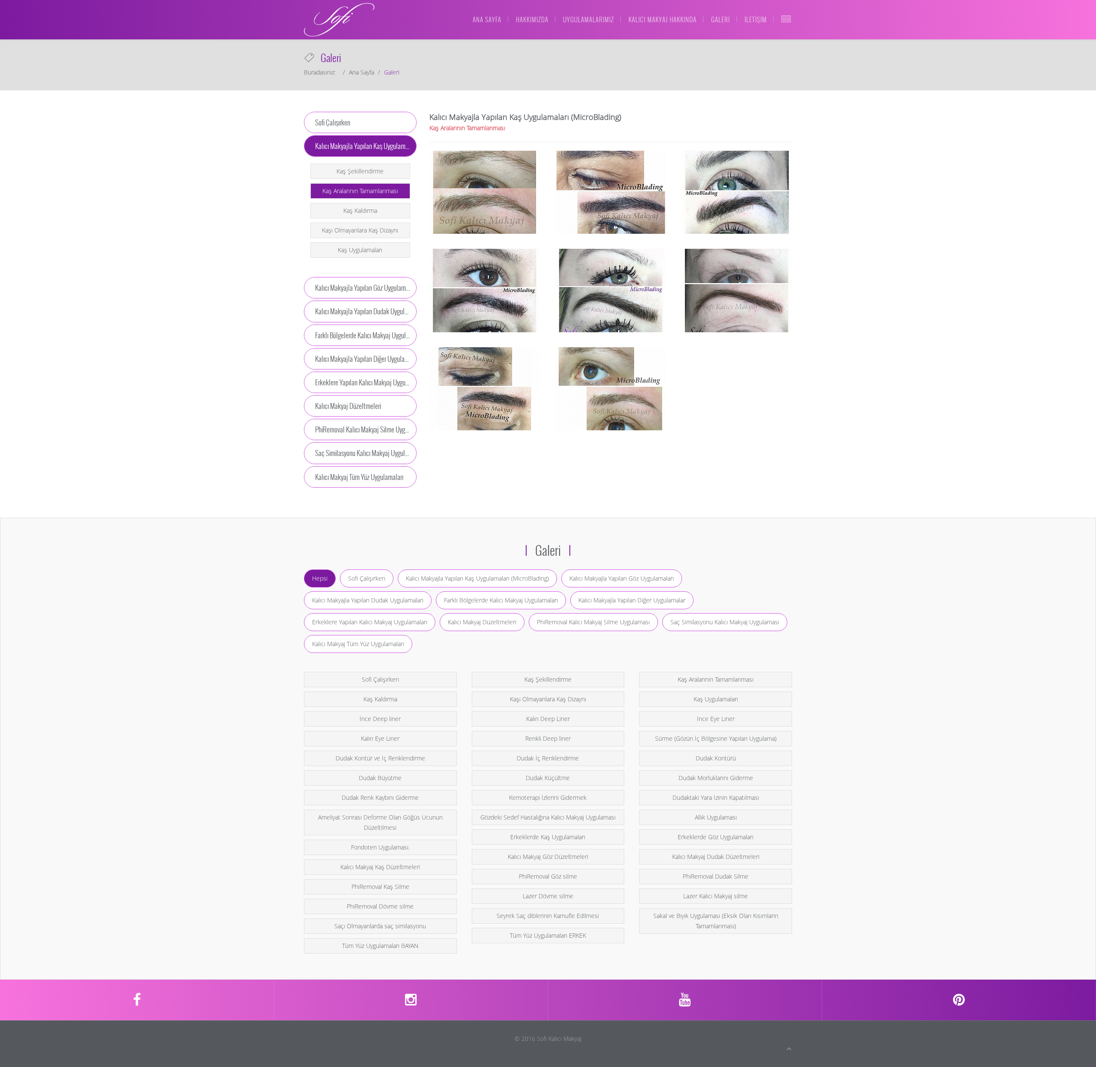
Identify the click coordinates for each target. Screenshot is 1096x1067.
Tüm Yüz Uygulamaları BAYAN (380, 946)
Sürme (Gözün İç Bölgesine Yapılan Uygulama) (716, 738)
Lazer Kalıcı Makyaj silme (715, 896)
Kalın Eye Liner (380, 738)
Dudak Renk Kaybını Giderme (380, 797)
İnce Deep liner (380, 719)
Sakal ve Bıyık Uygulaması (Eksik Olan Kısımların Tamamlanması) (715, 921)
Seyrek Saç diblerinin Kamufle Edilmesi (548, 916)
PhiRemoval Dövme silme (380, 906)
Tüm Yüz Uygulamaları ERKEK (548, 935)
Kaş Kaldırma (360, 210)
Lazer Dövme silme (548, 896)
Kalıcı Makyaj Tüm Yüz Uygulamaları (358, 644)
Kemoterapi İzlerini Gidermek (548, 797)
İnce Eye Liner (716, 719)
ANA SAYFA (487, 19)
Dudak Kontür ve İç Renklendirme (380, 758)
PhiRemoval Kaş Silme (380, 886)
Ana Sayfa (361, 72)
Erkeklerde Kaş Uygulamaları (547, 837)
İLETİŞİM (756, 19)
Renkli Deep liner (548, 738)
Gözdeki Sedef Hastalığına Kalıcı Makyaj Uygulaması (548, 817)
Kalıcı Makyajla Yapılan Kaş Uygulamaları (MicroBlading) (477, 578)
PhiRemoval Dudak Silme (715, 876)
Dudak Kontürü (716, 758)
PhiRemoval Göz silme (548, 876)
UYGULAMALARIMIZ (588, 19)
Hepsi (320, 578)
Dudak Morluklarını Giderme (716, 778)
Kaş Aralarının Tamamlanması (360, 191)
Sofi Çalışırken (366, 578)
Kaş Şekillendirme (360, 171)
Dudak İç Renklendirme (548, 758)
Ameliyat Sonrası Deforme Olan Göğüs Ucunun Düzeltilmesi (380, 822)
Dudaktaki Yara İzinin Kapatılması (716, 797)
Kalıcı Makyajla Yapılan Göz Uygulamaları (621, 578)
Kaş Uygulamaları (360, 250)
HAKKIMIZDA (532, 19)
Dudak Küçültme (548, 778)
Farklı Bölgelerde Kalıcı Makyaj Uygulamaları (501, 600)
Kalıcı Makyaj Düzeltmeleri (482, 622)
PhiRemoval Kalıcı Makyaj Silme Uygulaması (593, 622)
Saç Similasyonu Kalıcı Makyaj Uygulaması (724, 622)
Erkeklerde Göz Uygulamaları (716, 837)
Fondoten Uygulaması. (380, 847)
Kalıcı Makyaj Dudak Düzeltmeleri (715, 856)
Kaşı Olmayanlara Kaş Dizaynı (360, 230)
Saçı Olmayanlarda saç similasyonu (380, 926)
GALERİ (720, 19)
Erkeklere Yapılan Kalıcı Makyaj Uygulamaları (369, 622)
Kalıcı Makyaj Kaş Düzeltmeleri (380, 867)
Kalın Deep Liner (548, 719)
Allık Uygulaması (716, 817)
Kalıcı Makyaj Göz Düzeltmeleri (548, 856)
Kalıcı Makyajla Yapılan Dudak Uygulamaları (367, 600)
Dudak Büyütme (380, 778)
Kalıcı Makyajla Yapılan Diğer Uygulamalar (631, 600)
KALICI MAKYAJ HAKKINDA (662, 19)
